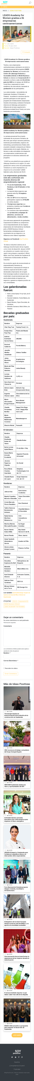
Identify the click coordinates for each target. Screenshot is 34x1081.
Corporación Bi (23, 601)
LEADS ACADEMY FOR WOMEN (14, 607)
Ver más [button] (17, 1035)
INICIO (5, 11)
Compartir (27, 52)
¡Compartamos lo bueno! (17, 1066)
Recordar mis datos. (11, 668)
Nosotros (17, 1062)
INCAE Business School (11, 604)
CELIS (15, 601)
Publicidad (17, 1069)
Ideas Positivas (15, 11)
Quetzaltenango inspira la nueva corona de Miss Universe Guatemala (17, 595)
